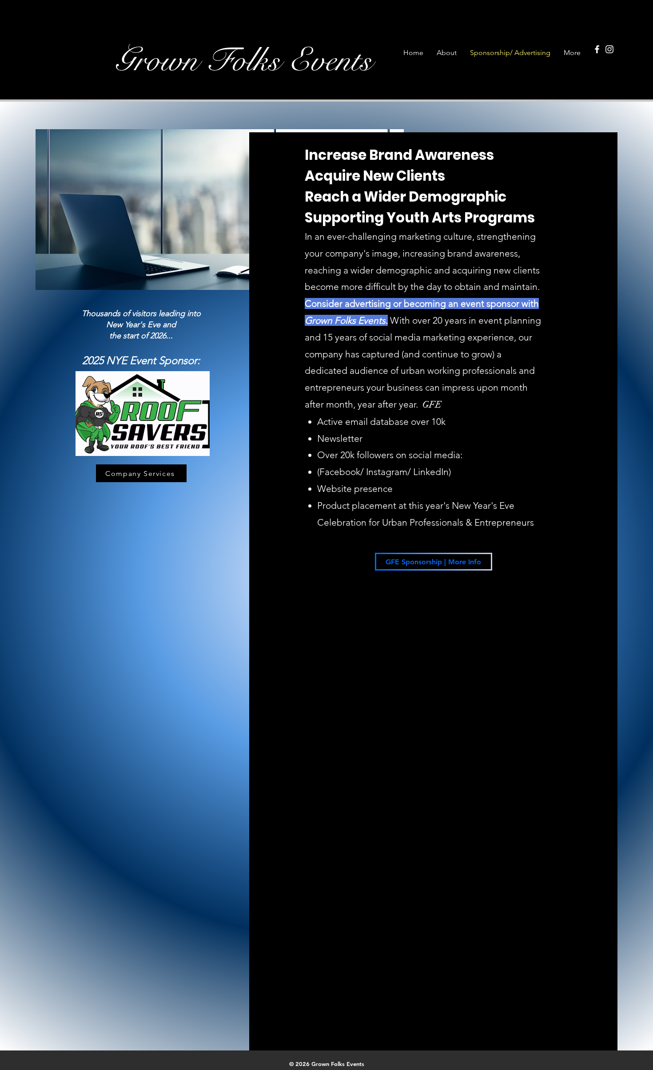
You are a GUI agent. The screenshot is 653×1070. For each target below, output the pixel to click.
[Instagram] (609, 49)
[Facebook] (597, 49)
